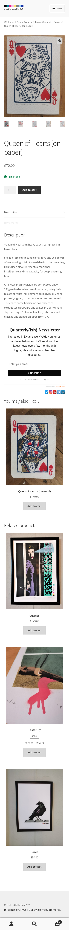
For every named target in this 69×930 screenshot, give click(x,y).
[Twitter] (46, 392)
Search (34, 924)
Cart (53, 920)
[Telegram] (59, 392)
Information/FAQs (15, 909)
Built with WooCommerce (44, 909)
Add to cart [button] (34, 506)
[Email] (63, 392)
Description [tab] (11, 212)
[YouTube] (55, 392)
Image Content (43, 22)
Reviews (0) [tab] (11, 222)
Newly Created (25, 22)
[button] (59, 41)
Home (11, 22)
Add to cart (29, 189)
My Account (11, 924)
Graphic (58, 22)
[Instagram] (51, 392)
